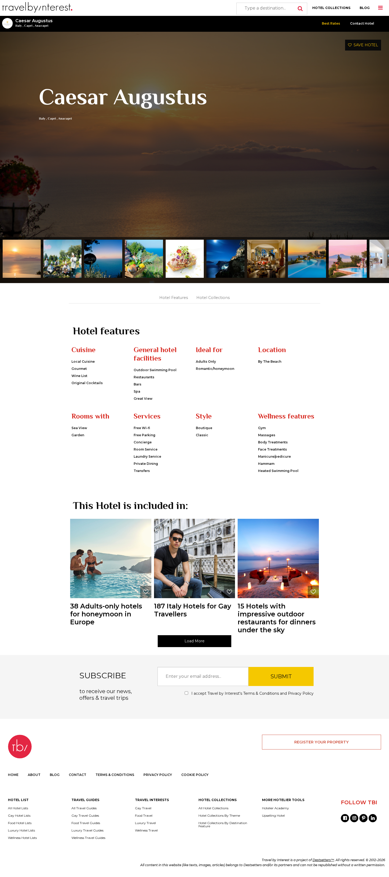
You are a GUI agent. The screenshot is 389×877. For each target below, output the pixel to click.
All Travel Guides (84, 808)
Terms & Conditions (261, 693)
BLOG (365, 8)
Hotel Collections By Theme (219, 815)
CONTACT (77, 775)
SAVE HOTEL (365, 45)
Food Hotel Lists (19, 823)
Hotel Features (173, 297)
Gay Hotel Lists (19, 815)
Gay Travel (143, 808)
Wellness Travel (146, 830)
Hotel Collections (213, 297)
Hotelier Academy (275, 808)
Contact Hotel (362, 23)
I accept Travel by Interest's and (252, 693)
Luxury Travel (145, 823)
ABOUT (34, 775)
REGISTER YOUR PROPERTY (321, 742)
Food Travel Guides (85, 823)
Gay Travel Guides (85, 815)
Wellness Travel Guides (88, 837)
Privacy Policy (301, 693)
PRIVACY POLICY (157, 775)
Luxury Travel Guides (87, 830)
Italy (18, 26)
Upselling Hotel (273, 815)
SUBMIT (281, 676)
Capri (28, 26)
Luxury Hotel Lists (21, 830)
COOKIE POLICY (195, 775)
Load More (194, 641)
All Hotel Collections (213, 808)
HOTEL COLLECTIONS (331, 8)
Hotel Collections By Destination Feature (222, 824)
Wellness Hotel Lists (22, 837)
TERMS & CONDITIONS (115, 775)
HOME (13, 775)
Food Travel (143, 815)
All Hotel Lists (18, 808)
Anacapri (41, 26)
